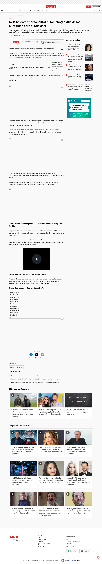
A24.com (40, 535)
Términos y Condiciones (73, 542)
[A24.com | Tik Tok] (22, 540)
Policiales (65, 11)
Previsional (72, 11)
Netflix (15, 15)
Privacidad (69, 540)
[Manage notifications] (98, 557)
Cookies (68, 543)
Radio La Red (96, 6)
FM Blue (40, 541)
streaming (20, 15)
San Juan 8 (41, 545)
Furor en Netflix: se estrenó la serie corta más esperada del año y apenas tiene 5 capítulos (34, 382)
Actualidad (51, 11)
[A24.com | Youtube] (19, 540)
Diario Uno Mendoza (44, 543)
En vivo (88, 6)
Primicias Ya (59, 11)
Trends (84, 11)
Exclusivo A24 (32, 11)
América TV (41, 547)
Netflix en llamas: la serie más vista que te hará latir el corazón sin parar (29, 376)
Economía (44, 11)
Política (39, 11)
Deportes (79, 11)
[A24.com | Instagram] (17, 540)
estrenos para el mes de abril (45, 55)
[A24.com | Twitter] (14, 540)
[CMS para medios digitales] (74, 560)
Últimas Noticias (23, 11)
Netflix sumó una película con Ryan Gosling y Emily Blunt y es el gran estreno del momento (34, 379)
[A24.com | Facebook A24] (11, 540)
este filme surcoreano (32, 231)
